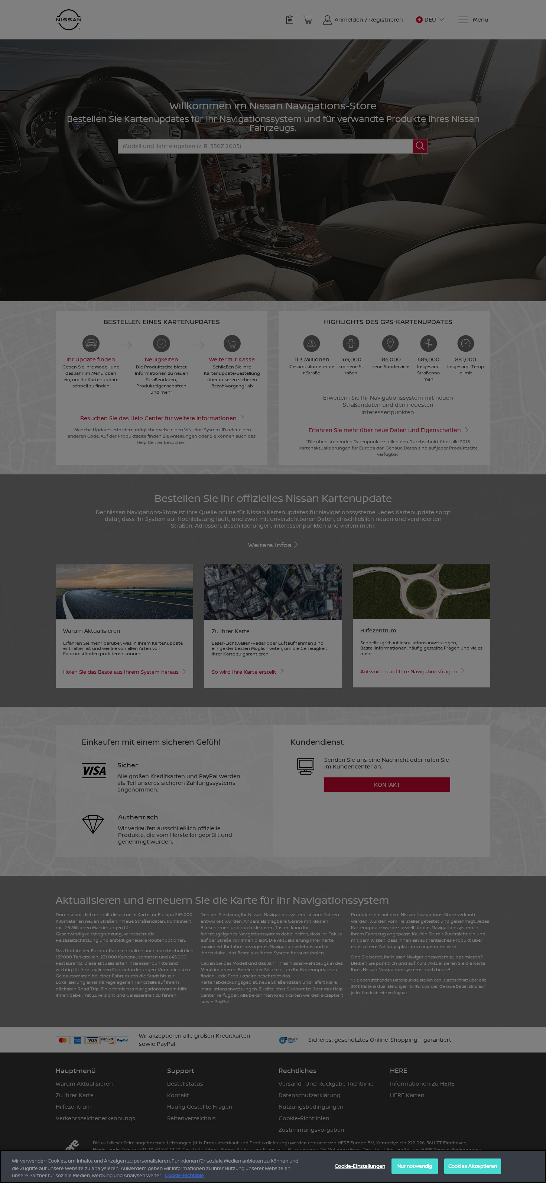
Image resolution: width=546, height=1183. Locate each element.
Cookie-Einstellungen (360, 1166)
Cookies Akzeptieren (472, 1166)
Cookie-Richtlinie (184, 1175)
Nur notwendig (414, 1166)
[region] (273, 1166)
